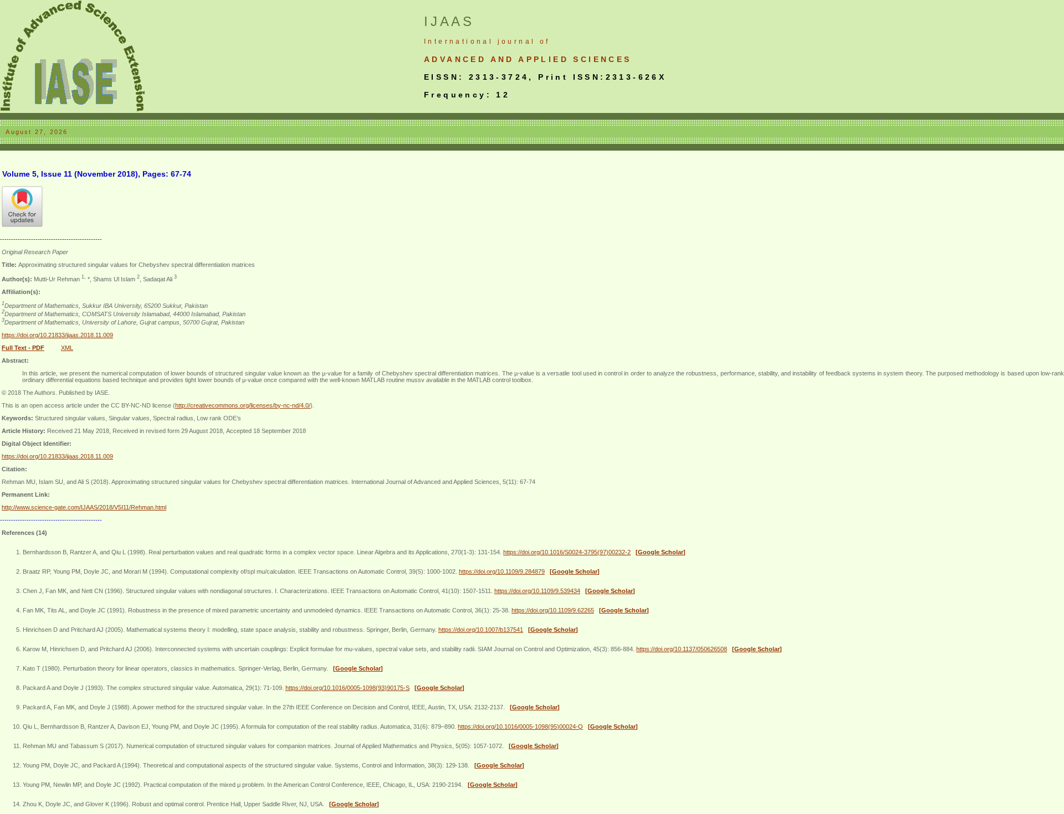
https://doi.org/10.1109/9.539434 (537, 591)
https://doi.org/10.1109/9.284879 (502, 571)
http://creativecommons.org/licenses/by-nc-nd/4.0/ (242, 405)
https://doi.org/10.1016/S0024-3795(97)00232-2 (567, 552)
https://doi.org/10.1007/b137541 (480, 629)
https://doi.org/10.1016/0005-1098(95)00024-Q (520, 726)
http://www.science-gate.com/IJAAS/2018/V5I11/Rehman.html (84, 507)
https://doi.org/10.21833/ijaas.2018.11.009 (57, 335)
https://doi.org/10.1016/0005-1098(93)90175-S (347, 687)
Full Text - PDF (23, 347)
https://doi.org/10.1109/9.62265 (552, 610)
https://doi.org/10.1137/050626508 (681, 649)
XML (67, 347)
